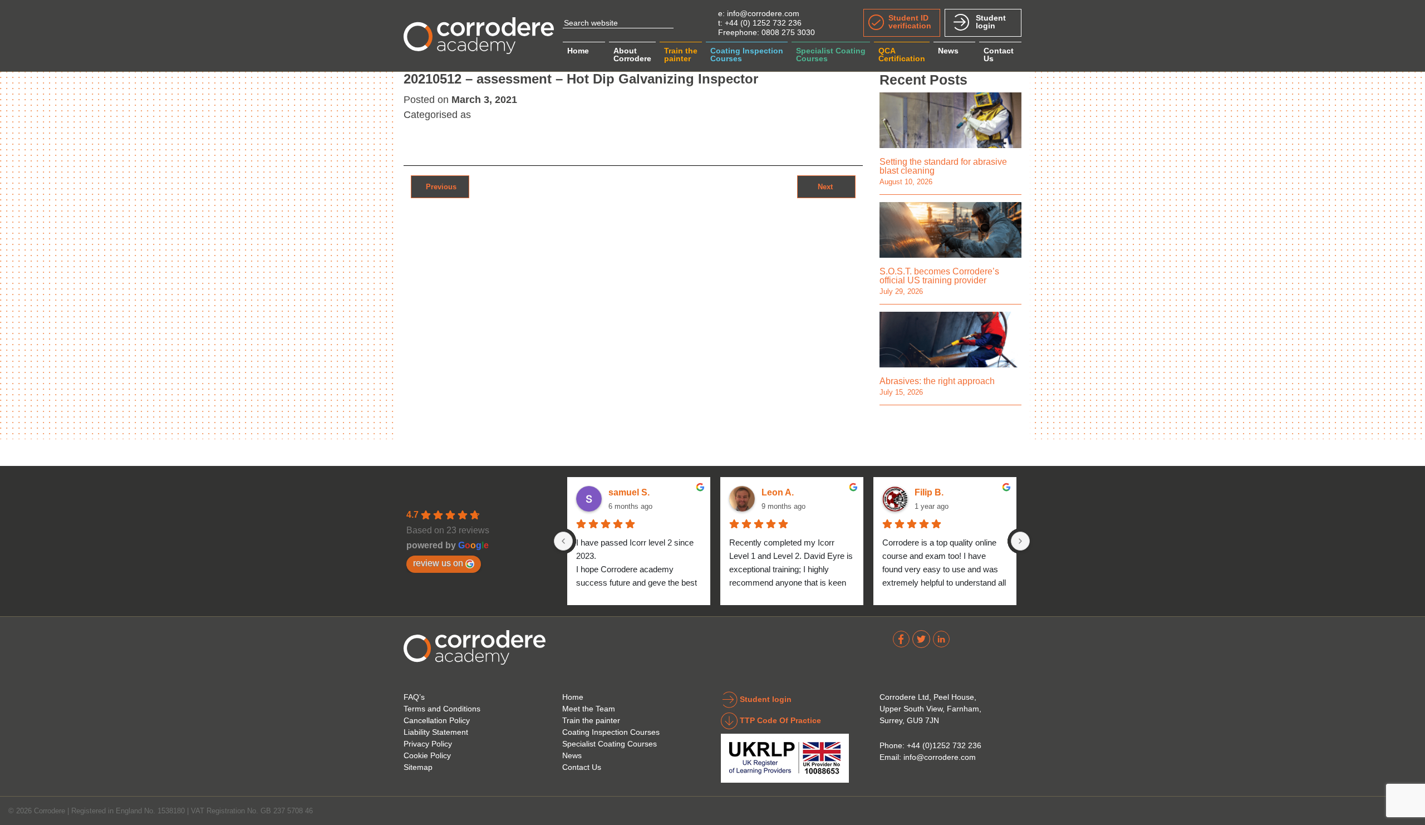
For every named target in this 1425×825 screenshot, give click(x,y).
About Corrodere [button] (632, 54)
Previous (440, 186)
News (948, 50)
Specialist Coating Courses (609, 743)
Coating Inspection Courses (611, 732)
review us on (438, 563)
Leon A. (777, 492)
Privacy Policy (428, 743)
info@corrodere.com (763, 13)
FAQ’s (414, 697)
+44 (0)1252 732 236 (944, 745)
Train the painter (591, 720)
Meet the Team (588, 708)
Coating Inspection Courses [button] (746, 54)
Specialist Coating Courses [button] (831, 54)
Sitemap (418, 767)
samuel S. (629, 492)
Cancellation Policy (437, 720)
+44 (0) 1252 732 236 (763, 22)
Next (826, 186)
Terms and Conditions (442, 708)
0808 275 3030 (788, 32)
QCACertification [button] (901, 54)
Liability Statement (436, 732)
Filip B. (929, 492)
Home (578, 50)
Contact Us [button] (999, 54)
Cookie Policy (427, 755)
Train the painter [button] (680, 54)
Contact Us (581, 767)
